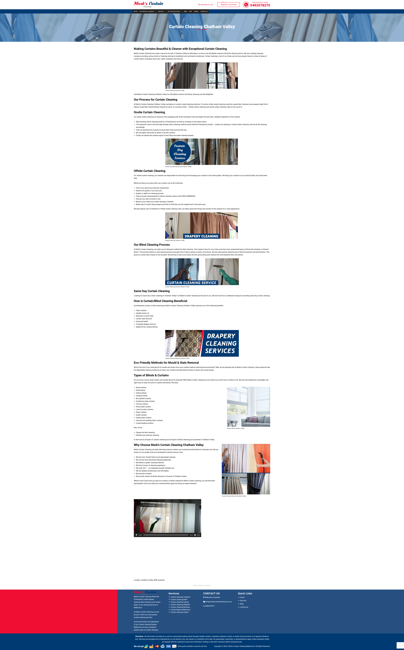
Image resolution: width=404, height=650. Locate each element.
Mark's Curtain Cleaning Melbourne (241, 646)
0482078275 (260, 4)
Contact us (204, 11)
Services (160, 11)
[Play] (137, 535)
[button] (167, 518)
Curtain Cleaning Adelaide (180, 605)
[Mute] (195, 535)
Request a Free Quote (229, 4)
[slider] (165, 534)
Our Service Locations (147, 11)
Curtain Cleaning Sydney (180, 602)
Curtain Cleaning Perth (179, 600)
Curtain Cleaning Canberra (180, 597)
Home (136, 11)
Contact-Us (244, 607)
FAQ (190, 11)
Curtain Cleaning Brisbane (180, 607)
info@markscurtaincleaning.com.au (218, 602)
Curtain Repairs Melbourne (180, 610)
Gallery (196, 11)
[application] (167, 518)
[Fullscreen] (198, 535)
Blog (185, 11)
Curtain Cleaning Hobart (179, 612)
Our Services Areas (174, 11)
